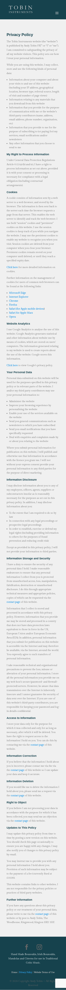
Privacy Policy (25, 972)
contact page (17, 795)
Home (14, 972)
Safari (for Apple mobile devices (26, 308)
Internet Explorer (18, 296)
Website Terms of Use (44, 972)
